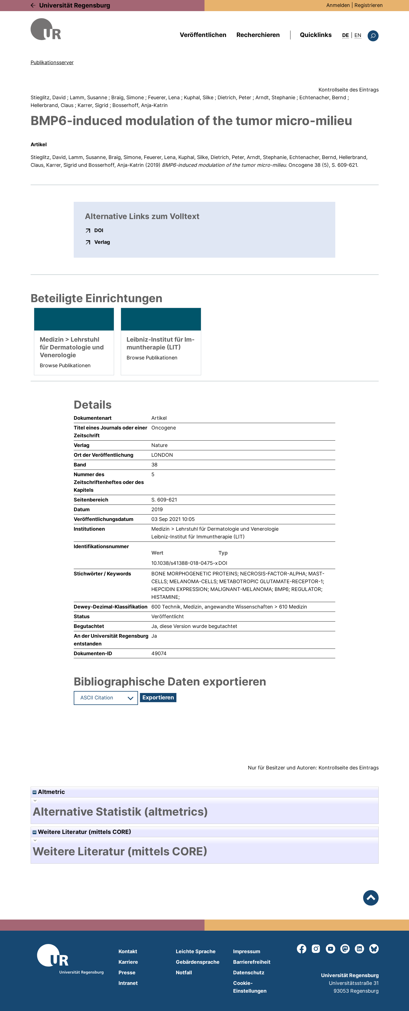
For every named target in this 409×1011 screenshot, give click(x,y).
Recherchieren (258, 34)
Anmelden (338, 5)
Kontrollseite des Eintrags (349, 90)
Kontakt (128, 951)
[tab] (205, 811)
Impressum (246, 951)
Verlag (102, 242)
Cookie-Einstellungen (250, 987)
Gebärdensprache (198, 962)
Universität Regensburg (74, 5)
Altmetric (50, 791)
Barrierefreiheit (251, 962)
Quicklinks (316, 34)
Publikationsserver (52, 62)
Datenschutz (248, 972)
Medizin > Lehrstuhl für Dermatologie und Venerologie (215, 529)
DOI (98, 230)
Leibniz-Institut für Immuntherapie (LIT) (198, 537)
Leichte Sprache (196, 951)
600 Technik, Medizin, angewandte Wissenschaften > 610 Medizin (229, 607)
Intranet (128, 983)
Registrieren (368, 5)
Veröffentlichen (203, 34)
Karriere (128, 962)
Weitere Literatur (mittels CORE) (83, 831)
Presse (127, 972)
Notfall (184, 972)
